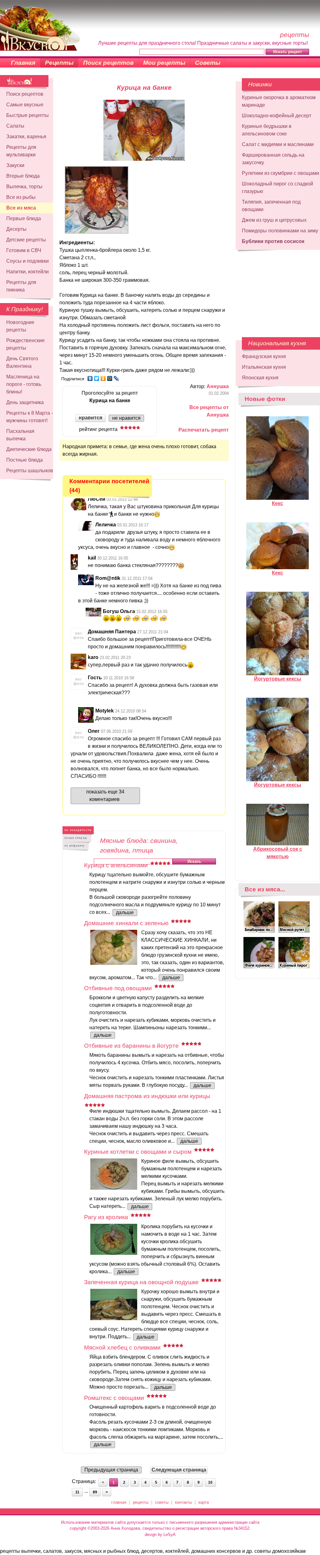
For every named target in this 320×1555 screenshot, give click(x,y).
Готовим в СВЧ (23, 250)
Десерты (16, 229)
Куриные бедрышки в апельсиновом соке (267, 130)
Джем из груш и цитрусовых (274, 220)
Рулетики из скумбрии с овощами (280, 173)
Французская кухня (264, 356)
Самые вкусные (24, 104)
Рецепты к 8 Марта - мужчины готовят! (29, 416)
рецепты (140, 1502)
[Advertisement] (274, 290)
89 (95, 1492)
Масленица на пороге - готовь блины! (23, 384)
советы (161, 1502)
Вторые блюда (23, 176)
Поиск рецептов (108, 62)
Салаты (15, 126)
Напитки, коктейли (27, 271)
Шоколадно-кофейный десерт (276, 115)
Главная (23, 62)
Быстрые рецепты (27, 115)
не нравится (126, 418)
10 (210, 1482)
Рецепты (59, 62)
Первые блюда (23, 218)
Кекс (277, 503)
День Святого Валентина (22, 362)
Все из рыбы (21, 197)
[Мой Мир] (110, 378)
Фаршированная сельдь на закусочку (273, 158)
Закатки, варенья (26, 136)
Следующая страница (179, 1469)
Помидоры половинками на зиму (280, 230)
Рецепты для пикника (21, 286)
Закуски (15, 165)
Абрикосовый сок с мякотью (277, 852)
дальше (125, 912)
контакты (183, 1502)
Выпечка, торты (24, 186)
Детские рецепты (26, 239)
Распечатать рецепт (203, 430)
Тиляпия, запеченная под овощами (271, 205)
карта (203, 1502)
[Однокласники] (103, 378)
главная (118, 1502)
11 (77, 1492)
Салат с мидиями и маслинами (278, 144)
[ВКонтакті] (90, 378)
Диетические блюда (29, 449)
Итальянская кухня (264, 367)
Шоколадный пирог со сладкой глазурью (277, 187)
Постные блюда (24, 460)
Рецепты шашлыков (29, 470)
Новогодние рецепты (20, 326)
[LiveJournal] (116, 378)
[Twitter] (96, 378)
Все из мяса (21, 207)
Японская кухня (260, 377)
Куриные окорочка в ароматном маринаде (279, 101)
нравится (90, 417)
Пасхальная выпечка (20, 434)
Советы (207, 62)
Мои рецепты (164, 62)
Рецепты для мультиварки (21, 150)
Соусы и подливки (27, 261)
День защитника (25, 402)
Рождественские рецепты (25, 344)
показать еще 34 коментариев (105, 795)
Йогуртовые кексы (277, 678)
